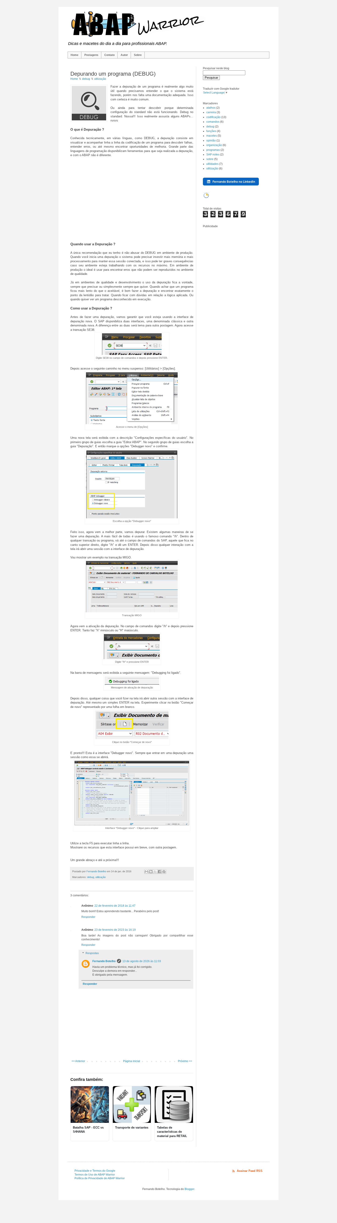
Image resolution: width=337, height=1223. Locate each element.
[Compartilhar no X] (155, 871)
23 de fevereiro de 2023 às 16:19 (115, 929)
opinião (211, 140)
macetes (211, 135)
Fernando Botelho (104, 961)
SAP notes (212, 154)
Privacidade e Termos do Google (95, 1170)
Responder (88, 917)
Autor (124, 55)
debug (90, 877)
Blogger (189, 1189)
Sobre (138, 55)
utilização (100, 877)
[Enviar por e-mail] (146, 871)
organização (214, 145)
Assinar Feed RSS (249, 1171)
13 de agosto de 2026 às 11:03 (141, 961)
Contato (109, 55)
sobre (209, 159)
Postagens (91, 55)
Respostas (92, 953)
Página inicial (131, 1061)
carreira (211, 112)
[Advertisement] (131, 199)
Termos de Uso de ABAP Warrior (95, 1174)
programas (213, 150)
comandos (212, 121)
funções (211, 131)
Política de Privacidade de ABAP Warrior (100, 1178)
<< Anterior (78, 1061)
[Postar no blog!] (151, 871)
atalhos (210, 107)
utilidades (212, 164)
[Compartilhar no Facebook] (159, 871)
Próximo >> (185, 1061)
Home (74, 55)
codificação (213, 117)
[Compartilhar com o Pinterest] (164, 871)
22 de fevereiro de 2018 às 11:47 (114, 905)
